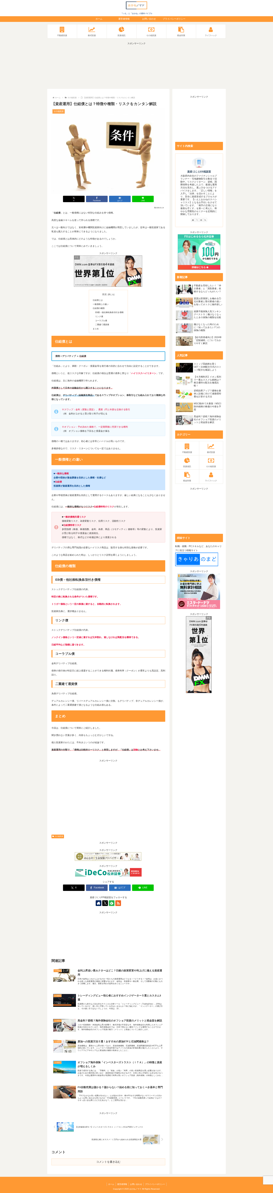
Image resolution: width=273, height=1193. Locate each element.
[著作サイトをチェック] (98, 903)
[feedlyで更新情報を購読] (111, 903)
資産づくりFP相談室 (199, 171)
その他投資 (59, 836)
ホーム (111, 1184)
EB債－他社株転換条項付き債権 (109, 312)
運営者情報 (122, 1184)
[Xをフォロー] (105, 903)
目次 (104, 294)
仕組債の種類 (99, 308)
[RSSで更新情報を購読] (118, 903)
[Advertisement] (136, 65)
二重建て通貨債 (102, 324)
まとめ (96, 329)
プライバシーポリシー (155, 1184)
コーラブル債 (101, 320)
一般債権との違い (101, 304)
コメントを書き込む (108, 1161)
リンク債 (99, 316)
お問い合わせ (136, 1184)
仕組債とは (98, 300)
